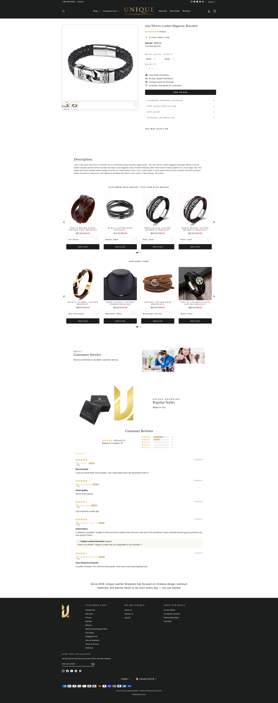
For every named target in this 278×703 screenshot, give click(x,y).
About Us (128, 610)
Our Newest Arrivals (172, 614)
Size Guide (175, 11)
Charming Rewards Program (165, 100)
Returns (88, 625)
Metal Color (153, 54)
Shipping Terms (91, 636)
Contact (80, 2)
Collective (89, 648)
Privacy (88, 618)
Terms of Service (92, 644)
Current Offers (169, 610)
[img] (81, 460)
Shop (95, 11)
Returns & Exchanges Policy (96, 629)
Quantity (151, 64)
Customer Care (110, 11)
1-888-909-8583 (68, 2)
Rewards (163, 11)
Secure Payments (92, 640)
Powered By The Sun (139, 694)
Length (168, 54)
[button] (151, 31)
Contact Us (129, 614)
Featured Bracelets (171, 618)
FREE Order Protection (162, 106)
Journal (127, 618)
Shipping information (161, 118)
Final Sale (167, 621)
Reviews (186, 11)
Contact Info (90, 610)
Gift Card (89, 614)
